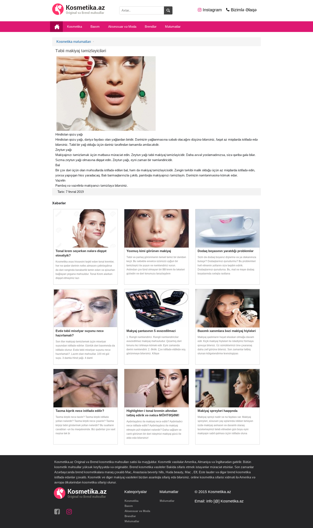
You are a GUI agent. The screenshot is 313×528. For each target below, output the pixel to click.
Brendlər (150, 26)
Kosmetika (74, 26)
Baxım (95, 26)
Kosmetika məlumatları (73, 41)
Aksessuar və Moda (122, 26)
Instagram (211, 9)
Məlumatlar (173, 26)
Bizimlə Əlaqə (243, 9)
